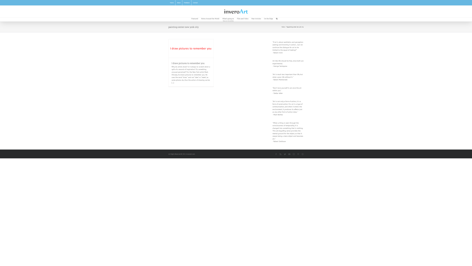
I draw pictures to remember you (188, 63)
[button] (277, 18)
